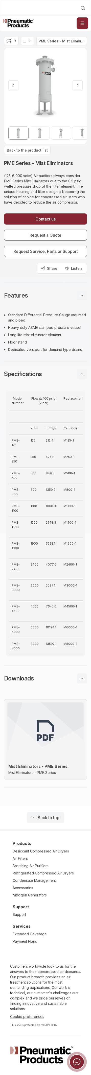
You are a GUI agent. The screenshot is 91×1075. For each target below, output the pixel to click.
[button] (45, 295)
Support (19, 914)
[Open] (82, 23)
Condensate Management (34, 880)
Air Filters (20, 858)
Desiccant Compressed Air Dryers (41, 851)
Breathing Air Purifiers (31, 866)
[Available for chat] (77, 1062)
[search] (83, 8)
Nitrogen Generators (30, 895)
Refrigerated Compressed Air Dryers (43, 873)
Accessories (23, 888)
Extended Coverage (30, 934)
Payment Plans (25, 941)
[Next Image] (78, 85)
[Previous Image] (13, 85)
